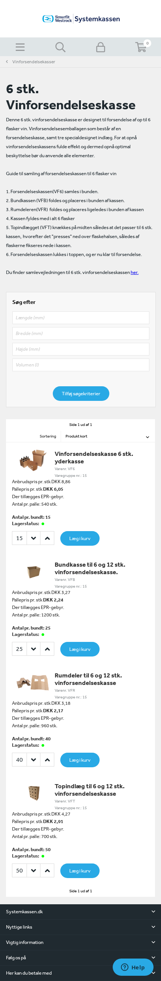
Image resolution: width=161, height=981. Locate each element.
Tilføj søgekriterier (81, 393)
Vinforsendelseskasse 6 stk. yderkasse (94, 457)
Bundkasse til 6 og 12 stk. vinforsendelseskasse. (90, 568)
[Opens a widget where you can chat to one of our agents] (133, 968)
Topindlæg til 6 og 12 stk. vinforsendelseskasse (90, 789)
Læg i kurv (80, 538)
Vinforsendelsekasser (33, 62)
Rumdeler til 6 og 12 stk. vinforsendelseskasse (88, 678)
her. (135, 272)
